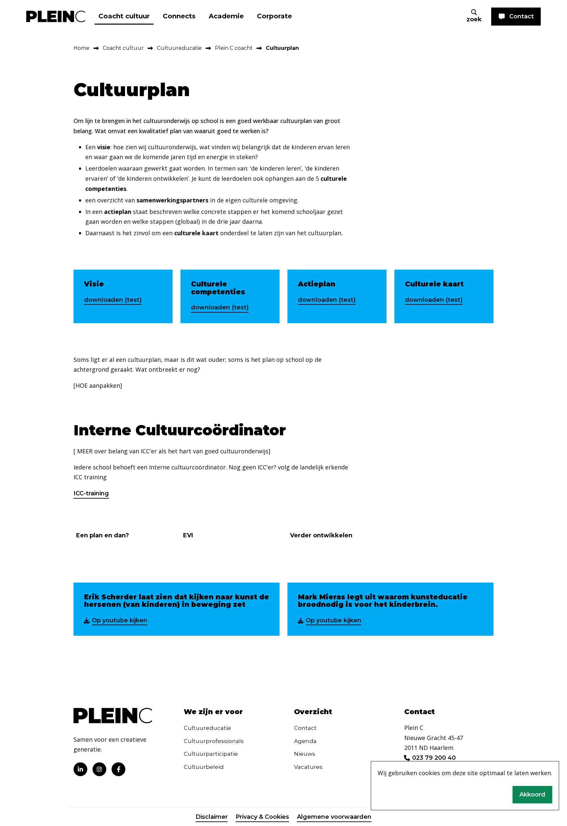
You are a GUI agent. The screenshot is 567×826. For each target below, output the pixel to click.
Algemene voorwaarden (334, 816)
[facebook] (118, 769)
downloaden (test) (113, 299)
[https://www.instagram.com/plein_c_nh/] (99, 769)
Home (82, 48)
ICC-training (91, 493)
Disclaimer (212, 816)
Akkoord (532, 794)
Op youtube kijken (119, 620)
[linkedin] (80, 769)
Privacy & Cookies (262, 816)
